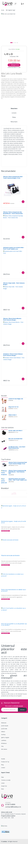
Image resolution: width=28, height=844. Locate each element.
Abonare (22, 709)
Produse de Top (5, 761)
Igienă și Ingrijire (5, 737)
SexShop (3, 734)
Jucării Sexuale (4, 725)
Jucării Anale (4, 728)
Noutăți (3, 759)
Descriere (14, 108)
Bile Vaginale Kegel (10, 10)
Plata (14, 117)
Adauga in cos (15, 65)
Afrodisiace (4, 743)
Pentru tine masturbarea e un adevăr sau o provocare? (13, 590)
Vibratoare (3, 723)
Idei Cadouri (4, 749)
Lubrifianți (3, 740)
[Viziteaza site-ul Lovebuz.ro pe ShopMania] (14, 831)
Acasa (2, 10)
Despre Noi (4, 786)
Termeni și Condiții (5, 780)
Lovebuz (4, 841)
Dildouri (3, 731)
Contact (3, 767)
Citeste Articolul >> (5, 530)
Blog (2, 764)
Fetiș (2, 746)
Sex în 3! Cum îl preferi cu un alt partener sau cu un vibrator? (14, 624)
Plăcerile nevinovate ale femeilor (10, 555)
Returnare (14, 122)
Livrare (14, 113)
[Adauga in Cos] (23, 201)
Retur (2, 789)
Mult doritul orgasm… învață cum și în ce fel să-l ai (13, 522)
